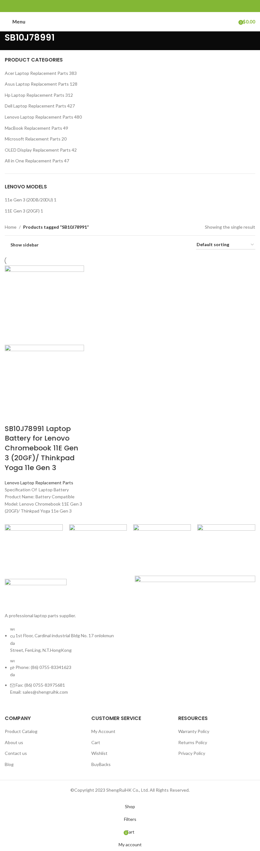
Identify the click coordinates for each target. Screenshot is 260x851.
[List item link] (65, 663)
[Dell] (226, 535)
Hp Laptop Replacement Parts (34, 95)
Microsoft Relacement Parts (33, 138)
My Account (103, 731)
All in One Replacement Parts (34, 160)
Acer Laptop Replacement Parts (36, 73)
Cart (95, 742)
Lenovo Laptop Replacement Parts (39, 117)
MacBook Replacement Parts (33, 128)
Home (10, 227)
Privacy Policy (191, 753)
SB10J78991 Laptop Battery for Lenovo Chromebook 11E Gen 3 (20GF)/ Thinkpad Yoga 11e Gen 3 (41, 448)
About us (14, 742)
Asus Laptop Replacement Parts (37, 84)
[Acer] (34, 535)
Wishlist (99, 753)
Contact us (16, 753)
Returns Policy (192, 742)
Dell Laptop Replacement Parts (35, 105)
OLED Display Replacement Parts (38, 150)
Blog (9, 764)
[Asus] (98, 535)
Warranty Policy (193, 731)
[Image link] (36, 591)
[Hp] (162, 535)
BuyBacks (101, 764)
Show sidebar (24, 244)
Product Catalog (21, 731)
